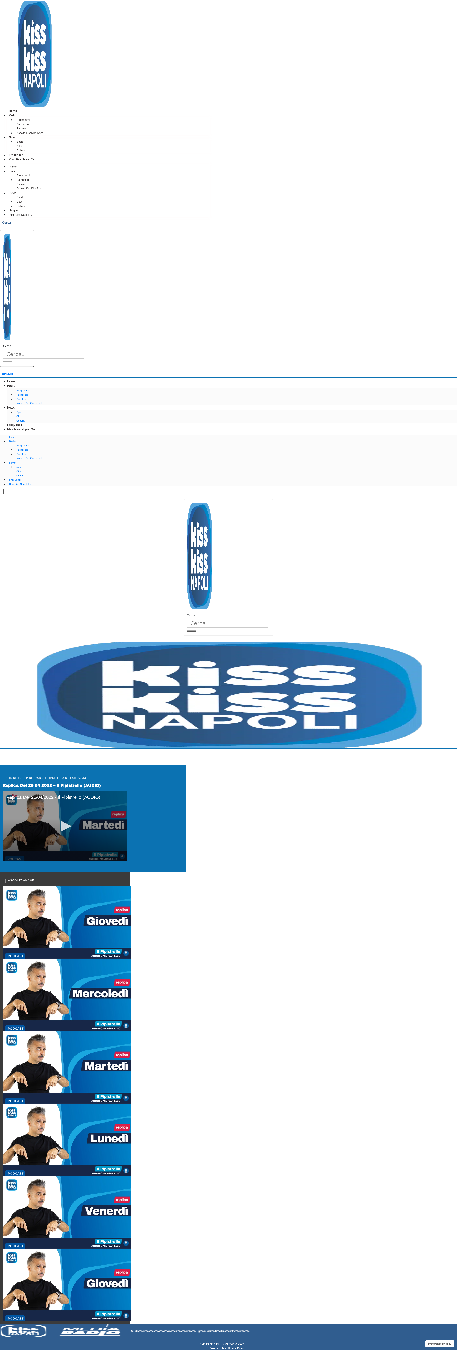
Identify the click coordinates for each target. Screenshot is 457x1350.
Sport (20, 141)
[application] (65, 826)
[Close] (17, 366)
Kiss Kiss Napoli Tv (21, 159)
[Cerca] (7, 361)
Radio (12, 115)
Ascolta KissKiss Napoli (30, 132)
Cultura (21, 150)
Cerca (7, 346)
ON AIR (7, 373)
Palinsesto (23, 124)
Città (19, 146)
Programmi (23, 119)
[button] (65, 826)
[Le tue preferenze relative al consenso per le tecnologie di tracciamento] (439, 1343)
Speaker (21, 128)
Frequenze (16, 155)
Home (13, 110)
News (12, 137)
